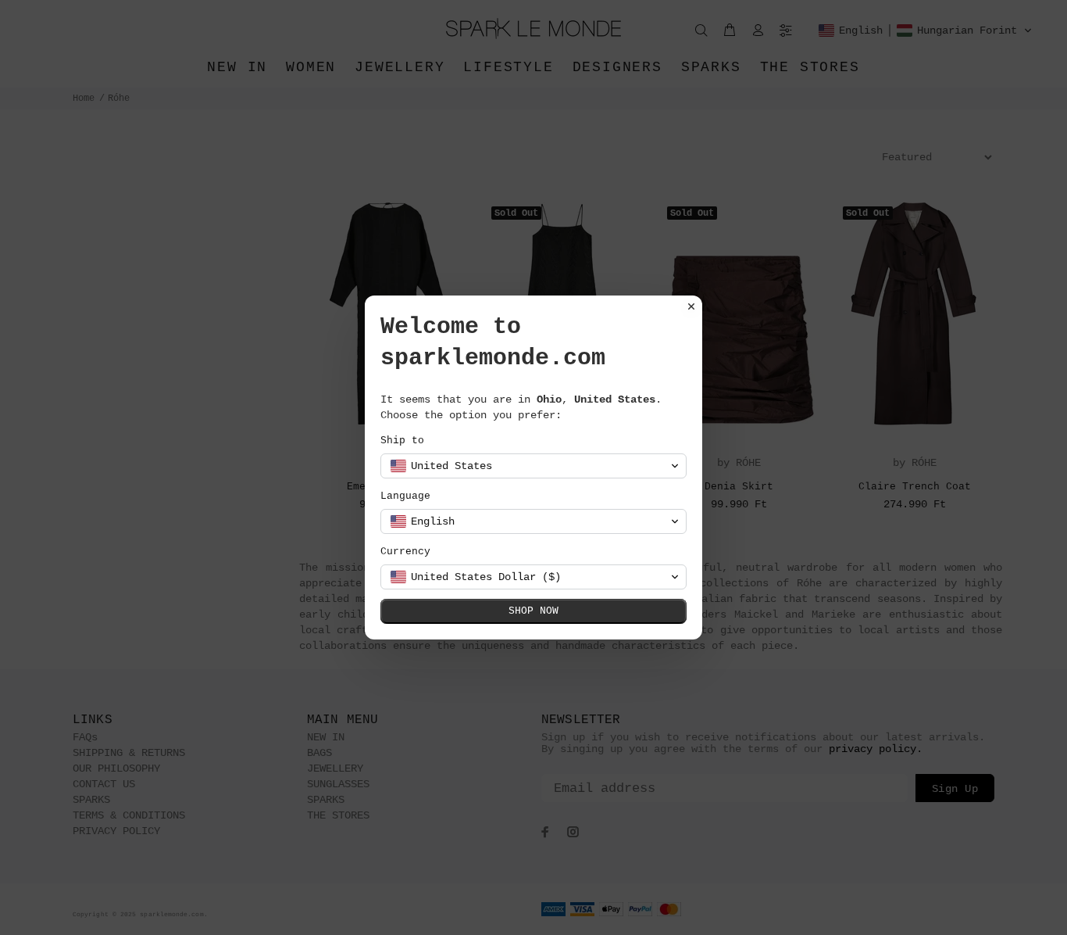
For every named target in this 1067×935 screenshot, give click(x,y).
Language (405, 496)
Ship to (402, 440)
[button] (533, 465)
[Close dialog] (691, 306)
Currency (405, 551)
